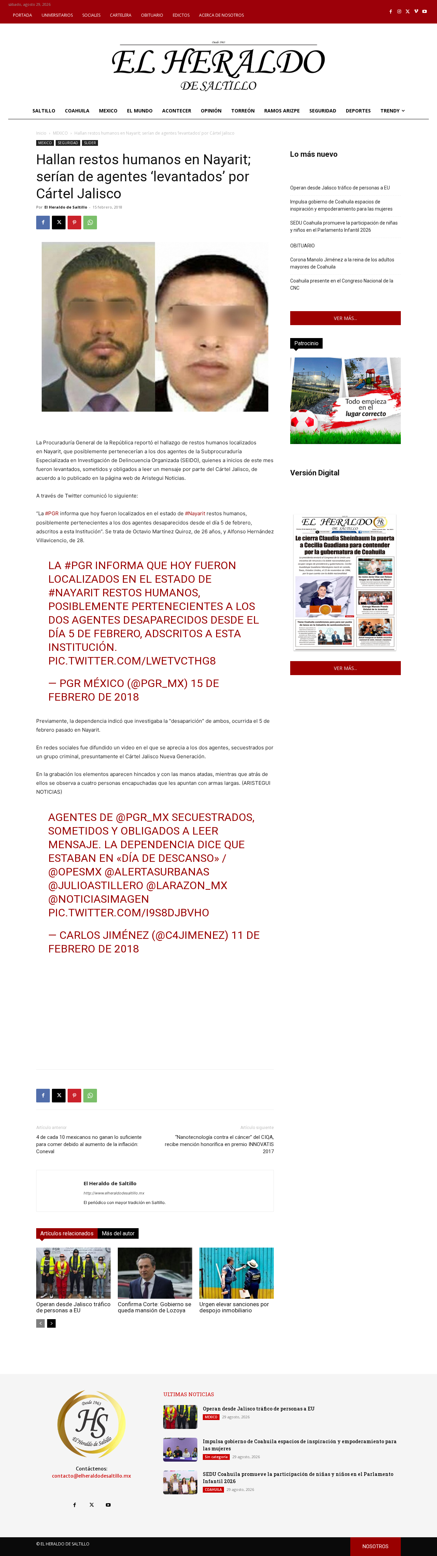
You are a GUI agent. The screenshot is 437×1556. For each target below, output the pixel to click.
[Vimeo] (416, 11)
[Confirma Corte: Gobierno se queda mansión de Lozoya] (155, 1273)
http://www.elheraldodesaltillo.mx (114, 1193)
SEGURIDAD (68, 142)
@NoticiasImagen (98, 899)
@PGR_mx (142, 817)
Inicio (41, 133)
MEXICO (60, 133)
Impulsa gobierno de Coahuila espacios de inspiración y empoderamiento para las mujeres (341, 205)
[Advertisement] (155, 1016)
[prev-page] (40, 1323)
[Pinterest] (74, 222)
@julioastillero (95, 885)
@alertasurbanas (156, 871)
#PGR (52, 513)
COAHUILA (213, 1489)
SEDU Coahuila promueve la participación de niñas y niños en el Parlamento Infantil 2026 (344, 226)
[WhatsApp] (90, 222)
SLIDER (90, 142)
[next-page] (51, 1323)
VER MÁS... (345, 318)
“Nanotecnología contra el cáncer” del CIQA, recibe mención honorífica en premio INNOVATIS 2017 (219, 1144)
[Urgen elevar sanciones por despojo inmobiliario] (236, 1273)
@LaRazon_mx (186, 885)
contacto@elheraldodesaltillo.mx (91, 1476)
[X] (408, 11)
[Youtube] (424, 11)
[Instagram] (399, 11)
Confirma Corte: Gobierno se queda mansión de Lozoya (154, 1307)
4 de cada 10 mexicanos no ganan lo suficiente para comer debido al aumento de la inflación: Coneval (89, 1144)
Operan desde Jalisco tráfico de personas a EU (73, 1307)
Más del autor (118, 1233)
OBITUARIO (302, 245)
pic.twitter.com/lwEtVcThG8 (132, 660)
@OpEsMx (75, 871)
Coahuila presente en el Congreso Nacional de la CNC (341, 284)
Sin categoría (216, 1456)
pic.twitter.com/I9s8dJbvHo (128, 912)
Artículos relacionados (67, 1233)
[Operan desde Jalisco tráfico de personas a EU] (73, 1273)
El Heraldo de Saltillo (65, 207)
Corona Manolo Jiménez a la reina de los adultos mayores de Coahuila (342, 263)
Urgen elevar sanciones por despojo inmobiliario (234, 1307)
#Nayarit (195, 513)
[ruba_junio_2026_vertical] (345, 442)
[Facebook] (391, 11)
